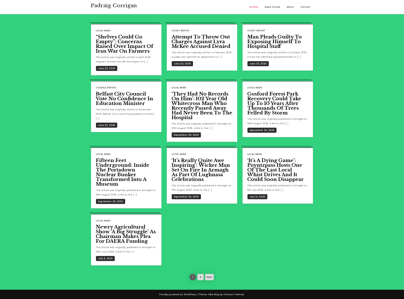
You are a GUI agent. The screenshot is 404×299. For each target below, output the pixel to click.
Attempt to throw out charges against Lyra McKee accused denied (201, 41)
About (290, 7)
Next (209, 277)
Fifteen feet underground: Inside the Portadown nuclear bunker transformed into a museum (122, 172)
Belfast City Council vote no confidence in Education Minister (124, 98)
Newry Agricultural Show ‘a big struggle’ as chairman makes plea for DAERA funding (126, 234)
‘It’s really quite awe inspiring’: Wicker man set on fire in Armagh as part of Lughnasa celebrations (201, 169)
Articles (253, 7)
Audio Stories (272, 7)
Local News (103, 30)
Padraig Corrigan (114, 5)
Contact (305, 7)
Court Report (181, 30)
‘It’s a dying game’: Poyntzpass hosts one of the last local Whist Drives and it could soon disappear (275, 169)
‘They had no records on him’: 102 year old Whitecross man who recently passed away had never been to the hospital (202, 105)
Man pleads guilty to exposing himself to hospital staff (274, 41)
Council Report (106, 87)
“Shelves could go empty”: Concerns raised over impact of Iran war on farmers (124, 44)
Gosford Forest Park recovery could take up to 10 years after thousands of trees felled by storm (274, 103)
